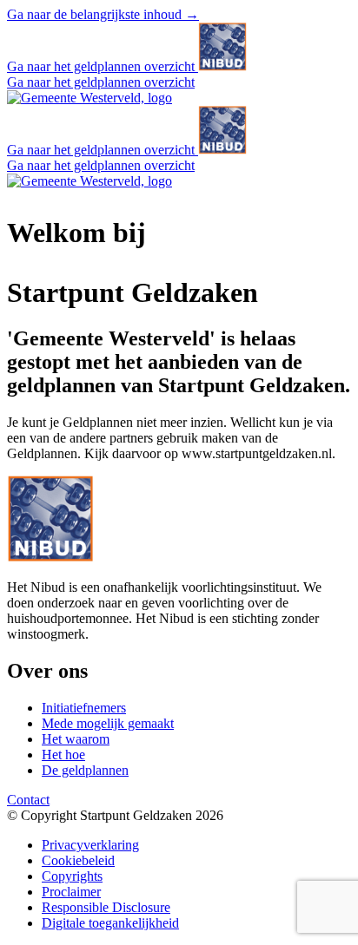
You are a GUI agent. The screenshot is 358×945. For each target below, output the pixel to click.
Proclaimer (71, 891)
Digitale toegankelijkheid (110, 922)
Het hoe (63, 754)
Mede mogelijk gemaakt (108, 723)
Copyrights (72, 876)
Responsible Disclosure (106, 907)
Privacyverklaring (90, 844)
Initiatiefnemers (84, 707)
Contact (28, 799)
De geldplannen (85, 770)
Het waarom (75, 739)
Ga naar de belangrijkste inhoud (103, 14)
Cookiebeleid (78, 860)
